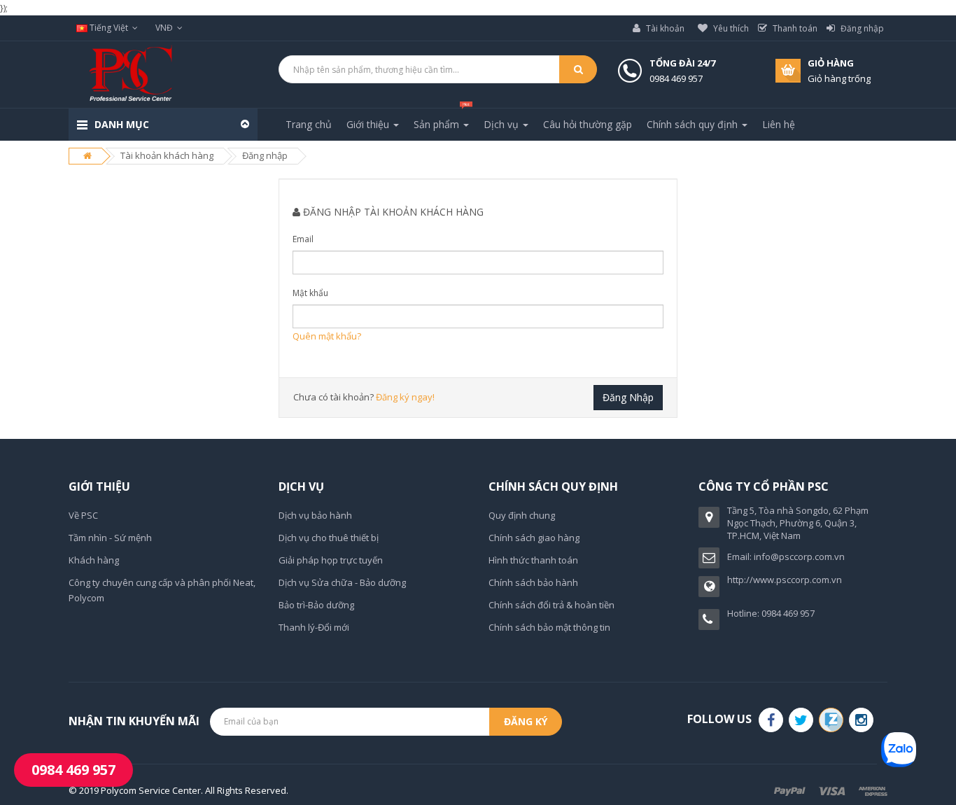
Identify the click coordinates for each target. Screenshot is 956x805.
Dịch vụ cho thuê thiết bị (329, 537)
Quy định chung (521, 515)
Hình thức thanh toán (533, 560)
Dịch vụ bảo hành (315, 515)
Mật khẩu (310, 293)
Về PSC (83, 515)
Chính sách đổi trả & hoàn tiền (551, 604)
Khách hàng (94, 560)
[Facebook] (771, 720)
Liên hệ (778, 124)
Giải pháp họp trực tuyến (331, 560)
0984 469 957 (73, 769)
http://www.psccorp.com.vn (784, 579)
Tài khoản (664, 28)
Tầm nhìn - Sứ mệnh (110, 537)
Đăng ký (525, 721)
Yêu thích (730, 28)
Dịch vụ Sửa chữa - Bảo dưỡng (342, 582)
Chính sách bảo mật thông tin (549, 627)
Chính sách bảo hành (533, 582)
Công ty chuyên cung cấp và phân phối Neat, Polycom (162, 590)
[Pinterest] (861, 720)
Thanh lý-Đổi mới (314, 627)
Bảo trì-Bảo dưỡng (316, 604)
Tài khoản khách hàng (166, 155)
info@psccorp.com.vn (799, 556)
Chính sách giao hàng (533, 537)
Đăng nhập (861, 28)
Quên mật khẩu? (327, 336)
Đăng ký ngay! (405, 397)
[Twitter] (801, 720)
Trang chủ (309, 124)
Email (303, 239)
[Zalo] (831, 720)
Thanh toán (794, 28)
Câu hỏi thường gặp (587, 124)
